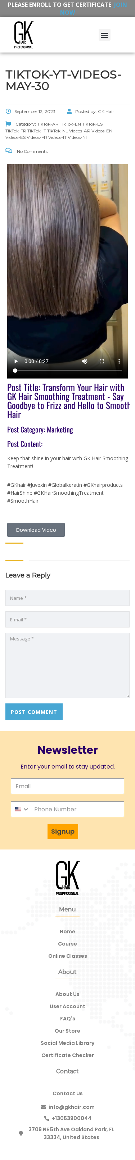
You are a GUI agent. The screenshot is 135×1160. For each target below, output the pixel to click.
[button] (105, 35)
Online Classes (67, 956)
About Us (67, 994)
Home (67, 931)
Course (67, 943)
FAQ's (67, 1018)
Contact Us (68, 1093)
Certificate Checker (67, 1055)
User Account (67, 1006)
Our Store (67, 1030)
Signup (63, 831)
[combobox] (20, 809)
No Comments (32, 151)
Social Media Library (67, 1043)
